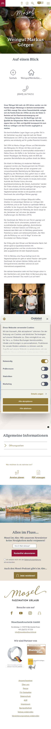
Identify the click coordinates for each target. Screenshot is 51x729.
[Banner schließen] (47, 319)
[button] (2, 3)
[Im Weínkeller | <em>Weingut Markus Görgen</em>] (24, 299)
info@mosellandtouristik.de (25, 632)
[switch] (44, 369)
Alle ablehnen (25, 408)
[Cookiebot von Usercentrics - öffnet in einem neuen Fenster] (31, 319)
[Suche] (32, 3)
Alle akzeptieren (25, 401)
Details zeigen (37, 394)
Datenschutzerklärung (32, 560)
